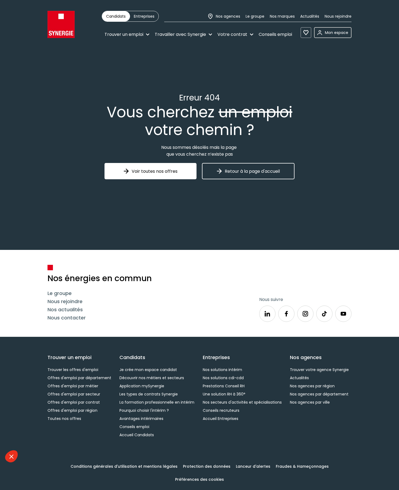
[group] (130, 16)
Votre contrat (232, 34)
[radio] (116, 16)
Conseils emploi (275, 34)
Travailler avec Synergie (180, 34)
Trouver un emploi (123, 34)
